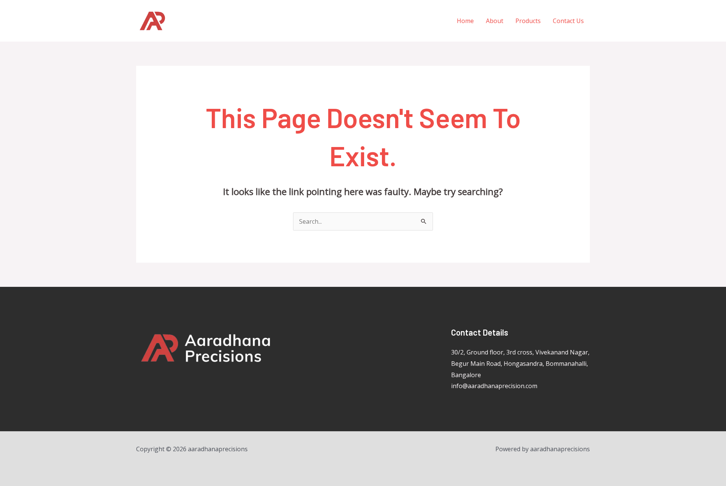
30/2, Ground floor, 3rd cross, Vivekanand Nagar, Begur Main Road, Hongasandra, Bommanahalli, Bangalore (520, 363)
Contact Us (568, 21)
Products (528, 21)
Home (465, 21)
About (494, 21)
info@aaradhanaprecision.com (494, 386)
